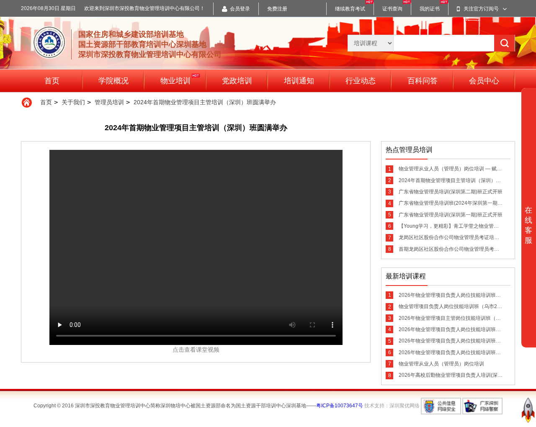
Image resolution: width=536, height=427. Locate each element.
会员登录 (240, 9)
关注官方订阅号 (481, 9)
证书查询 (392, 9)
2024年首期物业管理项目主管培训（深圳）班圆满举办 (205, 102)
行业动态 (360, 81)
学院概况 (113, 81)
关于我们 (73, 102)
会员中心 (484, 81)
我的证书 (430, 9)
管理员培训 (109, 102)
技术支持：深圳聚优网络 (392, 406)
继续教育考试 (350, 9)
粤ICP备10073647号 (339, 406)
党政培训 (237, 81)
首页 (51, 81)
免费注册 (277, 9)
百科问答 (422, 81)
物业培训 (175, 81)
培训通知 (299, 81)
